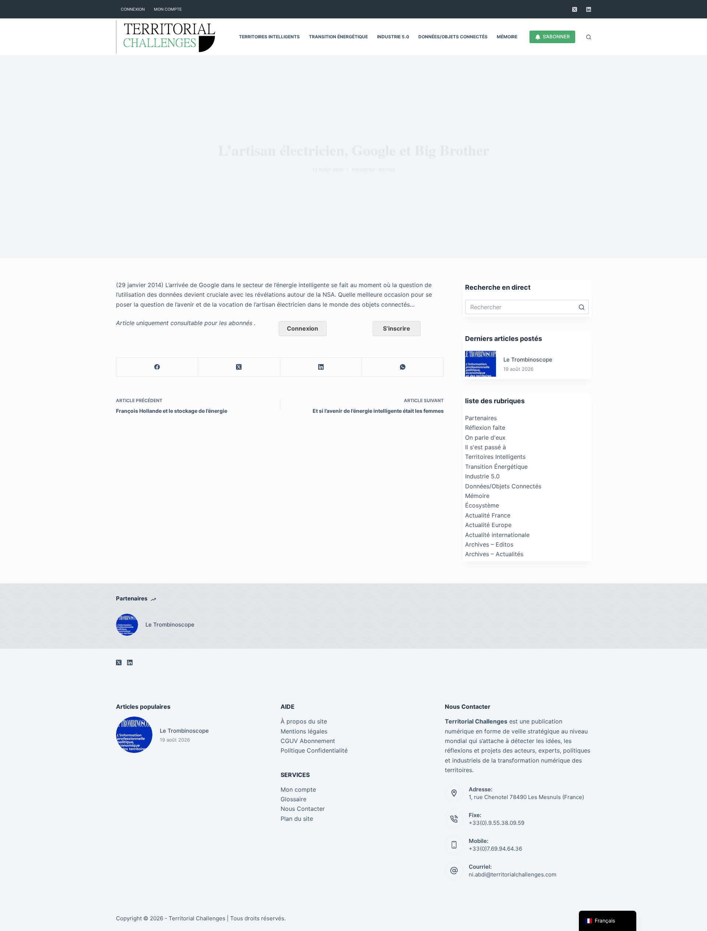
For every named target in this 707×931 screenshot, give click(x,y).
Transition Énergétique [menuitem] (338, 36)
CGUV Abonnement (308, 741)
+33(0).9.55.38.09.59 (496, 822)
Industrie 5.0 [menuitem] (393, 36)
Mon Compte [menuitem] (168, 9)
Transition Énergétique (496, 466)
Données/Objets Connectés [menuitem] (453, 36)
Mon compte (298, 789)
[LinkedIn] (588, 9)
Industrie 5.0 (482, 476)
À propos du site (304, 721)
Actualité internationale (497, 534)
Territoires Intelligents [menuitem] (269, 36)
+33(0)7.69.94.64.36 (495, 848)
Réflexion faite (485, 427)
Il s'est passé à (485, 447)
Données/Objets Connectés (503, 486)
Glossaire (293, 799)
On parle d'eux (485, 437)
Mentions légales (304, 731)
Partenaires (481, 418)
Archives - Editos (373, 169)
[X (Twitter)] (574, 9)
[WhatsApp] (403, 367)
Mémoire (477, 495)
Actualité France (487, 515)
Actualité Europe (488, 525)
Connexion (302, 328)
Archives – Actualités (494, 554)
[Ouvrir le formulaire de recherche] (588, 37)
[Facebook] (157, 367)
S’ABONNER (556, 36)
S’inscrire (396, 328)
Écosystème (482, 505)
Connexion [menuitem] (133, 9)
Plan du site (297, 818)
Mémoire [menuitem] (507, 36)
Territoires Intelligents (495, 456)
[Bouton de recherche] (581, 307)
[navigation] (607, 921)
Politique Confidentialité (314, 750)
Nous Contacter (303, 808)
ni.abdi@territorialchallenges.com (512, 874)
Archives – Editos (489, 544)
